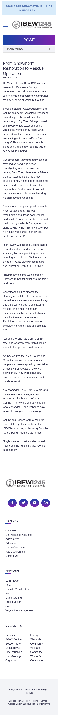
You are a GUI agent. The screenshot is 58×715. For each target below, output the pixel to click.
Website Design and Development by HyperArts (29, 704)
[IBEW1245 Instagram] (45, 502)
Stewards (35, 639)
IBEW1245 (33, 25)
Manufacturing (13, 597)
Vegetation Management (19, 610)
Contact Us (11, 556)
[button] (29, 49)
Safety (9, 606)
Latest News (12, 647)
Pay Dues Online (15, 551)
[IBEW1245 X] (23, 502)
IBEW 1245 (29, 485)
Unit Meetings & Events (18, 534)
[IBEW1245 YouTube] (34, 502)
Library (34, 635)
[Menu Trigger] (5, 24)
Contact (12, 701)
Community (36, 643)
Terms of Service (40, 701)
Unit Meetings (13, 656)
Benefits (10, 635)
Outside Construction (17, 589)
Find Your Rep (13, 652)
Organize (10, 660)
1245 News (12, 580)
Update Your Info (15, 547)
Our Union (11, 530)
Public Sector (13, 601)
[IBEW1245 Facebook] (12, 502)
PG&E (9, 585)
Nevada (10, 593)
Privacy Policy (24, 701)
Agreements (12, 539)
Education (11, 543)
